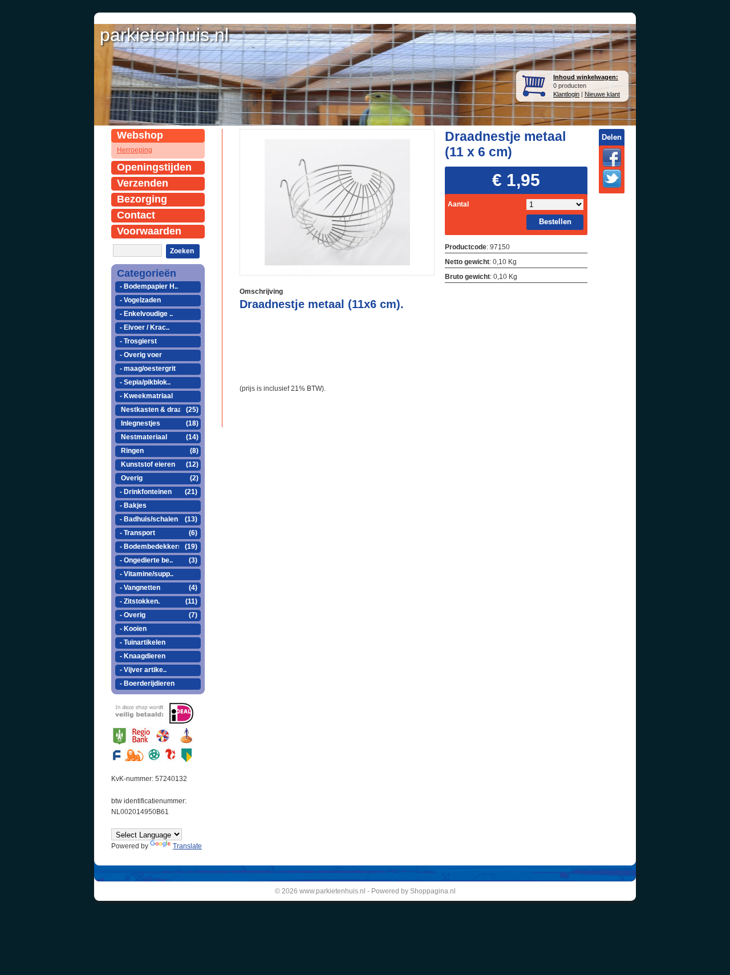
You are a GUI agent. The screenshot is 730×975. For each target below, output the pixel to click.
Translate (187, 846)
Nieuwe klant (602, 94)
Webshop (140, 135)
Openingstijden (154, 167)
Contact (136, 215)
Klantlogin (566, 94)
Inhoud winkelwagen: (585, 77)
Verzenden (142, 183)
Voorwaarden (149, 231)
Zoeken (182, 251)
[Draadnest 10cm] (337, 201)
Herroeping (134, 150)
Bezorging (142, 199)
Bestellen (555, 221)
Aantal (458, 204)
